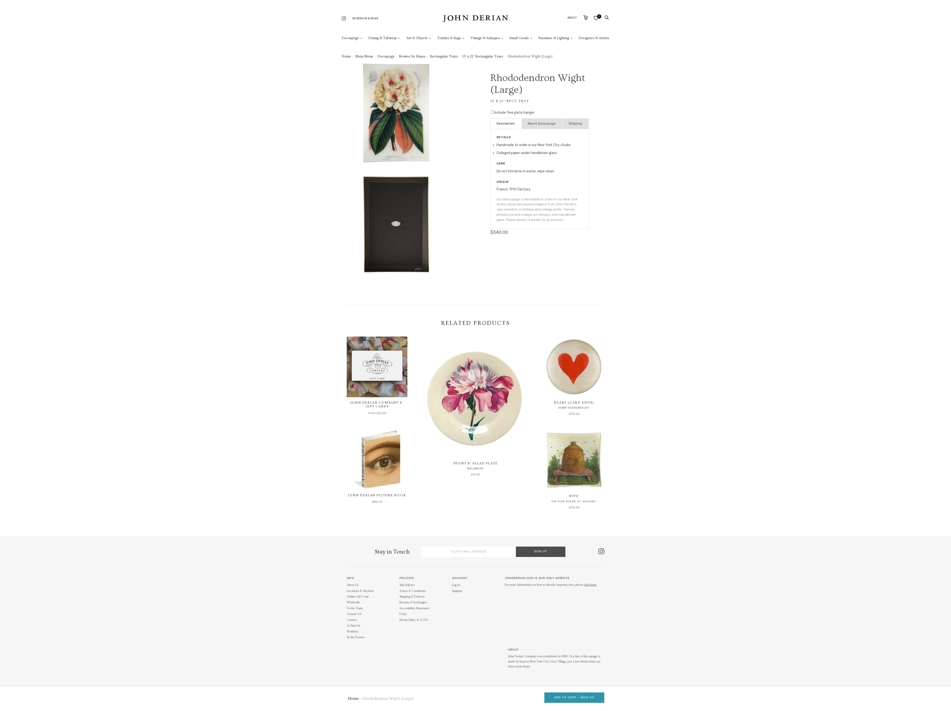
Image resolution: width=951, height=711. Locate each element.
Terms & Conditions (412, 591)
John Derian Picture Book (377, 495)
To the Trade (355, 608)
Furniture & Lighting (553, 38)
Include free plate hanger (514, 112)
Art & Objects (417, 38)
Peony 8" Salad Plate (475, 463)
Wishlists (352, 631)
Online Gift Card (358, 596)
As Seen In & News (365, 18)
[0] (596, 18)
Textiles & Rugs (449, 38)
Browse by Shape (412, 56)
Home (346, 56)
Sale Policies (407, 585)
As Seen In (353, 625)
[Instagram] (344, 19)
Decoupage (350, 38)
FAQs (402, 614)
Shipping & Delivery (412, 596)
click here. (590, 584)
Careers (352, 620)
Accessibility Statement (414, 608)
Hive (574, 496)
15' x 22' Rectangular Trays (482, 56)
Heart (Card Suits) (574, 402)
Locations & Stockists (360, 591)
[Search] (606, 17)
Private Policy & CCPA (413, 620)
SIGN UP (540, 551)
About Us (353, 585)
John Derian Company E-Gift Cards (377, 404)
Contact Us (354, 614)
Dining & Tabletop (382, 38)
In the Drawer (356, 637)
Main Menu (364, 56)
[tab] (506, 123)
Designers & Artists (594, 38)
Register (457, 591)
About (572, 17)
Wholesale (353, 602)
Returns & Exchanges (413, 602)
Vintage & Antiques (485, 38)
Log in (456, 585)
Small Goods (519, 38)
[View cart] (585, 17)
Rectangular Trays (444, 56)
